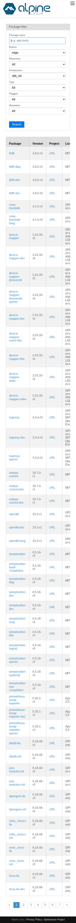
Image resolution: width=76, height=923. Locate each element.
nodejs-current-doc (16, 501)
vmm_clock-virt (17, 862)
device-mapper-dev (17, 256)
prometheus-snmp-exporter (17, 700)
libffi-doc (14, 193)
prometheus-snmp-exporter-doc (17, 713)
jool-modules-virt (17, 783)
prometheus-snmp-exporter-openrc (17, 728)
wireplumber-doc (17, 607)
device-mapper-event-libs (15, 337)
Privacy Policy (34, 919)
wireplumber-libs (17, 633)
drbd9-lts (14, 743)
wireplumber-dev (17, 593)
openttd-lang (17, 540)
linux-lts (14, 875)
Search (16, 124)
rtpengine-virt (17, 809)
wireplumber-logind (17, 647)
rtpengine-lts (17, 796)
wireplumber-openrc (17, 660)
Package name (17, 35)
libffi (11, 153)
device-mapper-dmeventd (15, 277)
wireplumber (17, 554)
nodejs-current (14, 474)
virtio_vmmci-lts (17, 822)
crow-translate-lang (15, 220)
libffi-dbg (14, 166)
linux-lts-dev (17, 889)
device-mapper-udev (17, 397)
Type (11, 82)
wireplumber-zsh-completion (17, 687)
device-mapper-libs (17, 357)
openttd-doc (17, 527)
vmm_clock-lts (17, 849)
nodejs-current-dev (16, 487)
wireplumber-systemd (17, 673)
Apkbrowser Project (54, 919)
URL (52, 153)
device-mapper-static (14, 377)
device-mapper (14, 236)
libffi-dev (14, 180)
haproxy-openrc (14, 457)
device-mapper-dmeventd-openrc (16, 296)
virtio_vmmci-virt (17, 836)
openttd (14, 514)
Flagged (13, 93)
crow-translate (14, 206)
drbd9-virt (15, 756)
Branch (13, 47)
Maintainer (14, 105)
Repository (14, 58)
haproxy (14, 417)
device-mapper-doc (17, 317)
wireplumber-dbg (17, 580)
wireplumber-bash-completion (17, 567)
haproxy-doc (17, 437)
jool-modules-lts (16, 769)
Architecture (15, 70)
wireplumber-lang (17, 620)
